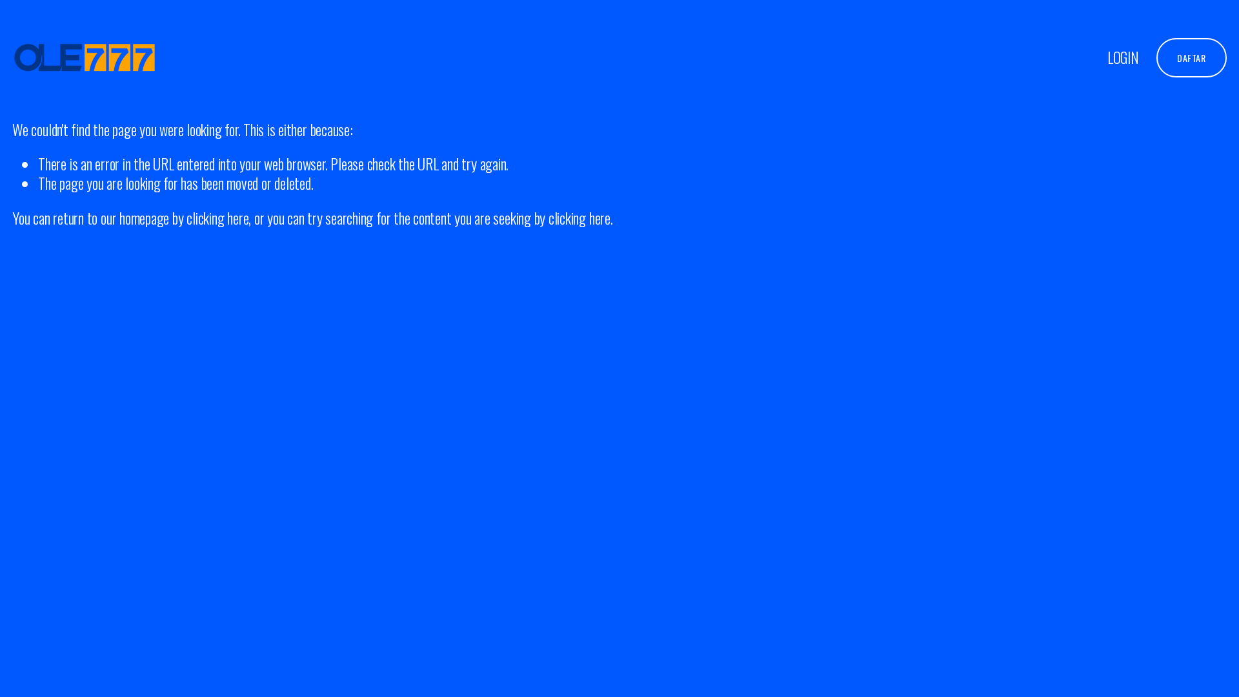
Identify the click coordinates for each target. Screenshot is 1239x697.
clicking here (217, 218)
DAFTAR (1191, 58)
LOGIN (1123, 57)
